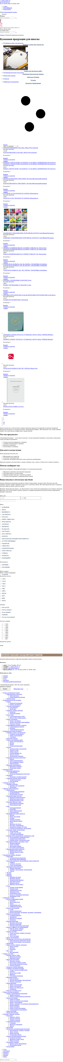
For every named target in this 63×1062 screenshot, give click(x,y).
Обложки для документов (17, 785)
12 (3, 581)
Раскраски (13, 949)
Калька (12, 744)
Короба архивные (15, 995)
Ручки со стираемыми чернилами (19, 894)
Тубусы (12, 871)
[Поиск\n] (16, 32)
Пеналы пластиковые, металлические (20, 980)
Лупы (11, 822)
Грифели (12, 862)
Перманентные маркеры (16, 880)
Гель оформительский (16, 930)
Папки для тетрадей (15, 986)
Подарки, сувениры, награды (11, 1014)
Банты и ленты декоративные (18, 1043)
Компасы (12, 974)
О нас (4, 678)
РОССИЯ (6, 567)
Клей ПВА (13, 809)
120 (3, 583)
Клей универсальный (16, 810)
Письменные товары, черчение (12, 855)
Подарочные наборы (15, 1034)
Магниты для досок (15, 824)
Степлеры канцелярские (16, 834)
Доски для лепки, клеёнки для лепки (20, 933)
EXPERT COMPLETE (8, 519)
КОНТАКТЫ (7, 9)
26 (4, 422)
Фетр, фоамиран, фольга (16, 762)
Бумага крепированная (16, 760)
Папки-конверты (14, 1005)
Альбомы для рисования (17, 734)
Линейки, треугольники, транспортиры (21, 869)
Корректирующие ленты (17, 799)
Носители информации (13, 771)
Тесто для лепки (14, 936)
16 (6, 625)
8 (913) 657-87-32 (5, 2)
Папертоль (13, 919)
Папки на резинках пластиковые (19, 1001)
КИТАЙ (5, 565)
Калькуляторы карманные (17, 791)
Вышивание (13, 917)
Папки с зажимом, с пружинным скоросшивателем (24, 1004)
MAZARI (5, 526)
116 (3, 579)
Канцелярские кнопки (16, 821)
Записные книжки (15, 713)
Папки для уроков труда (16, 987)
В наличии (5, 574)
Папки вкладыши (11, 1011)
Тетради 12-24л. (14, 750)
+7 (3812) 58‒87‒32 (14, 666)
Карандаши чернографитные (18, 859)
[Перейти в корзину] (0, 21)
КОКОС (5, 536)
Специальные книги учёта (17, 716)
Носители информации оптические (20, 774)
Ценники (12, 728)
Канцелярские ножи (15, 805)
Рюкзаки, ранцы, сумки (13, 955)
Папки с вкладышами (16, 1002)
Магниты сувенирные (16, 1024)
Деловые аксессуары (9, 782)
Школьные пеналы (12, 977)
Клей (8, 806)
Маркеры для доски (15, 877)
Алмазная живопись (15, 915)
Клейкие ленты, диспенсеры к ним (19, 840)
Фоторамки (10, 1027)
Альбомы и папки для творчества (16, 732)
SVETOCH (6, 531)
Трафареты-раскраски (16, 906)
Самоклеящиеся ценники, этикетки (16, 725)
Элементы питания (15, 779)
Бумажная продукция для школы (12, 731)
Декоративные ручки (16, 890)
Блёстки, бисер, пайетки (16, 928)
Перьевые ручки (14, 891)
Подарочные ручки (15, 893)
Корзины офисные (15, 843)
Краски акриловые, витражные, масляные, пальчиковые (25, 912)
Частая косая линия (8, 617)
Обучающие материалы (16, 976)
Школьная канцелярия (13, 959)
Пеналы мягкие (14, 978)
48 (4, 593)
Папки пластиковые (12, 998)
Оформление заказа (18, 688)
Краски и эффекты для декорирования (17, 927)
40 (6, 635)
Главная (2, 35)
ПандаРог (5, 543)
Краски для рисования (13, 908)
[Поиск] (16, 18)
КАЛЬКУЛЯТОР (14, 793)
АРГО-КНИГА (6, 534)
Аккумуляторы (14, 781)
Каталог (5, 677)
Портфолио (13, 989)
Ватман (12, 743)
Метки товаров (4, 572)
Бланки (9, 701)
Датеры (12, 853)
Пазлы (11, 903)
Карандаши (10, 856)
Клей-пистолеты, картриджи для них (20, 940)
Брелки (12, 1026)
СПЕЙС (5, 553)
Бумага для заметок (12, 719)
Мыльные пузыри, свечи (17, 1039)
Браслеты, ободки (15, 1017)
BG (4, 509)
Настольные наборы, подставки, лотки (17, 841)
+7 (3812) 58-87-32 (5, 0)
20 (6, 629)
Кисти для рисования (13, 937)
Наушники (10, 775)
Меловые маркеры (15, 878)
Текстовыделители (15, 881)
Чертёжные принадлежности (15, 866)
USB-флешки (13, 772)
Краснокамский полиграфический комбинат (15, 538)
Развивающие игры (15, 905)
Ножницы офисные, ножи (14, 802)
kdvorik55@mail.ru (14, 668)
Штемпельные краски (16, 850)
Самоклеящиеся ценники (17, 729)
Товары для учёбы (8, 953)
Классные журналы (12, 738)
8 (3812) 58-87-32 (14, 27)
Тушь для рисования (15, 865)
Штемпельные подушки (16, 852)
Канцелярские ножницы (17, 803)
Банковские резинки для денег (18, 827)
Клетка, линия (7, 610)
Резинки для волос (15, 1020)
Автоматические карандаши (18, 858)
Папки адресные (14, 1033)
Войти (5, 1056)
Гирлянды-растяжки (15, 1037)
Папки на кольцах (15, 999)
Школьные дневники (16, 766)
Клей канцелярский (15, 807)
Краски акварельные (15, 911)
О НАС (5, 6)
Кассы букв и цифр (15, 973)
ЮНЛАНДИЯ (6, 558)
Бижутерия (10, 1015)
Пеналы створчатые (15, 981)
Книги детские (14, 946)
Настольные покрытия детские (18, 964)
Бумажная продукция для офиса (12, 700)
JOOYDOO (5, 524)
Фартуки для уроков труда (14, 990)
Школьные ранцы (15, 958)
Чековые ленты (11, 698)
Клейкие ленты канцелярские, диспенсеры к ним (20, 835)
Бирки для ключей (15, 816)
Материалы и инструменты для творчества (19, 939)
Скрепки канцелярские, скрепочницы (20, 828)
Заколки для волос (15, 1018)
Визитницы (13, 787)
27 (4, 423)
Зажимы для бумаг (15, 819)
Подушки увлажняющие (17, 825)
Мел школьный (14, 952)
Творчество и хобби (8, 897)
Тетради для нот (14, 754)
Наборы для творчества (13, 914)
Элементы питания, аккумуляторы (16, 778)
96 (3, 600)
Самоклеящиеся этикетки (17, 726)
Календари (13, 709)
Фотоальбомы (10, 1046)
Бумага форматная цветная (17, 697)
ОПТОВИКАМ (7, 8)
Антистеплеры (14, 831)
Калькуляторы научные (16, 794)
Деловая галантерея (12, 784)
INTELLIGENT (6, 521)
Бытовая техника (8, 769)
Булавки (12, 818)
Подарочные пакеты (15, 1045)
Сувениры (13, 1023)
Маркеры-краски (14, 883)
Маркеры (9, 875)
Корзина (5, 688)
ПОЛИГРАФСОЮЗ (8, 548)
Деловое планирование (13, 706)
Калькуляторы (11, 790)
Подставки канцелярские (17, 847)
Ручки (8, 886)
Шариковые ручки (15, 896)
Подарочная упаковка (13, 1042)
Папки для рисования (16, 735)
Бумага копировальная (16, 746)
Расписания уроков (15, 768)
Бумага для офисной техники (11, 692)
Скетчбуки (13, 737)
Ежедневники (14, 707)
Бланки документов (15, 704)
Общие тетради (14, 751)
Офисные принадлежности (10, 788)
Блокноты (12, 712)
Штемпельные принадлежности (15, 849)
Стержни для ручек (15, 863)
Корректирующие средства (14, 796)
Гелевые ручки (14, 889)
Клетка (5, 607)
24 (3, 588)
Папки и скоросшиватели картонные (17, 993)
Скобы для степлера (15, 833)
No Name (5, 529)
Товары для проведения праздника (16, 1036)
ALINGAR (5, 507)
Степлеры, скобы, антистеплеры (16, 830)
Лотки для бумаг (14, 844)
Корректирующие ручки (16, 800)
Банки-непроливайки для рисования (20, 942)
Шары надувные (14, 1040)
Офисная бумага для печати (14, 694)
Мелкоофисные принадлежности (16, 813)
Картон (12, 759)
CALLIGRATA (6, 514)
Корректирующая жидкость (17, 797)
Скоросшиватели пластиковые (18, 1009)
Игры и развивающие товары (15, 899)
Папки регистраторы (12, 1012)
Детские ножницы (15, 965)
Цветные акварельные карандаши (19, 925)
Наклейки (12, 900)
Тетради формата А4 (15, 753)
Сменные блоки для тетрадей (18, 748)
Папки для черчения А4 (16, 741)
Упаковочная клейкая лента (17, 838)
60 (3, 596)
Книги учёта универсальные (18, 718)
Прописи (12, 947)
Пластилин (13, 934)
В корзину (5, 158)
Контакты (6, 680)
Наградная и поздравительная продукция (18, 1029)
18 (3, 586)
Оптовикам (6, 1051)
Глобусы (12, 971)
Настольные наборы (15, 846)
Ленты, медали (14, 1032)
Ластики (9, 872)
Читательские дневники (16, 756)
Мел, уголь (10, 950)
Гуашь (11, 909)
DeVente (5, 517)
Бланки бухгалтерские (16, 703)
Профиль (5, 1053)
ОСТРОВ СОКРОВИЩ (9, 541)
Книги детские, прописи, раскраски (17, 945)
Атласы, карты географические (18, 970)
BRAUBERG (6, 512)
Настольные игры (15, 902)
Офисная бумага (14, 695)
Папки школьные (11, 983)
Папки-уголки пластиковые (17, 1008)
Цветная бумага (14, 763)
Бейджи (12, 815)
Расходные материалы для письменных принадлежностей (23, 861)
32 (6, 634)
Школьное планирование (14, 765)
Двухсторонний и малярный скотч (19, 837)
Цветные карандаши (12, 921)
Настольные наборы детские (18, 962)
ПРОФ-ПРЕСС (6, 550)
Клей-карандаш (14, 812)
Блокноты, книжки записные (15, 710)
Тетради (9, 747)
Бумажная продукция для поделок (16, 757)
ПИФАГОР (6, 546)
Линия (5, 614)
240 (3, 591)
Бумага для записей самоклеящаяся (19, 722)
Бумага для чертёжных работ (15, 740)
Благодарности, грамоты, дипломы (19, 1030)
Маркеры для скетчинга (16, 884)
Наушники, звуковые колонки (18, 777)
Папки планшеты (15, 1006)
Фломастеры (10, 943)
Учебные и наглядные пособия (15, 968)
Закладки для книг (15, 723)
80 (3, 598)
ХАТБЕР (5, 555)
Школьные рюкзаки (15, 956)
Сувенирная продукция (13, 1021)
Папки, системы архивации (11, 992)
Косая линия (6, 612)
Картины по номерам (16, 918)
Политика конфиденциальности (12, 681)
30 (6, 632)
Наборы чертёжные (15, 868)
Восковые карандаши (16, 922)
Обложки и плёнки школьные (15, 967)
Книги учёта (10, 715)
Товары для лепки (12, 931)
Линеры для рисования (16, 887)
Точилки (9, 874)
